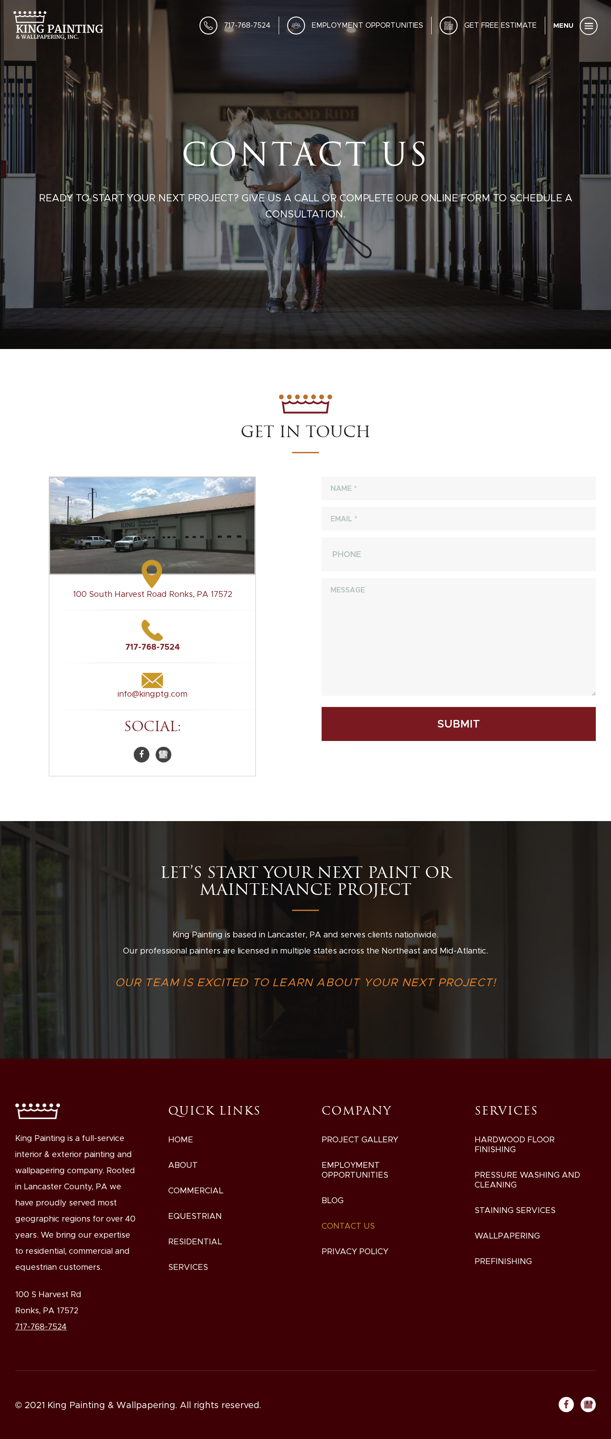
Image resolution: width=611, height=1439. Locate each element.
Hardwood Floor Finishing (515, 1144)
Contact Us (348, 1226)
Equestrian (195, 1216)
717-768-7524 (247, 25)
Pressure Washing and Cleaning (527, 1180)
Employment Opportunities (367, 25)
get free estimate (500, 25)
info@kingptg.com (152, 694)
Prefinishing (503, 1261)
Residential (195, 1242)
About (183, 1165)
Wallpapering (507, 1236)
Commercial (195, 1191)
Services (188, 1267)
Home (180, 1140)
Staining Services (515, 1210)
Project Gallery (360, 1140)
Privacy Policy (355, 1251)
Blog (333, 1200)
